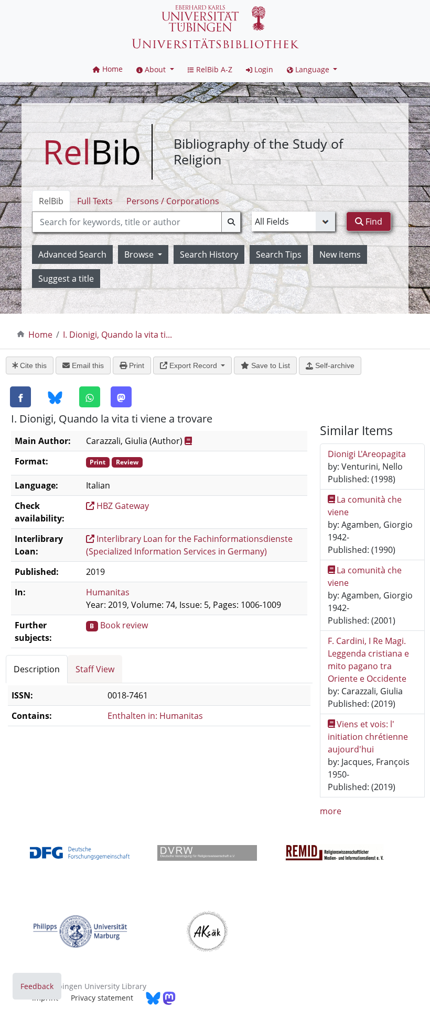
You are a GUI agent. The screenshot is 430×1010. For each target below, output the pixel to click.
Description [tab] (37, 669)
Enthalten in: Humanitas (155, 716)
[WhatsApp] (89, 396)
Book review (124, 625)
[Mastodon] (121, 396)
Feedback (36, 986)
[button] (155, 69)
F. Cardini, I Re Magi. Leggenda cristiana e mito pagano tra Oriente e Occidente (368, 659)
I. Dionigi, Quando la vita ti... (117, 334)
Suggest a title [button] (66, 278)
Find (372, 221)
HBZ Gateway (121, 506)
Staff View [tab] (95, 669)
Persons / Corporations (172, 201)
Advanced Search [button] (72, 254)
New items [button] (340, 254)
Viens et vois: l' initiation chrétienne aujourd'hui (368, 736)
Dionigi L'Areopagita (367, 454)
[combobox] (136, 222)
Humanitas (108, 592)
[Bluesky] (55, 397)
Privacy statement (102, 998)
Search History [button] (209, 254)
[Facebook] (20, 396)
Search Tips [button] (279, 254)
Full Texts (95, 201)
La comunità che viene (365, 506)
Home (40, 334)
